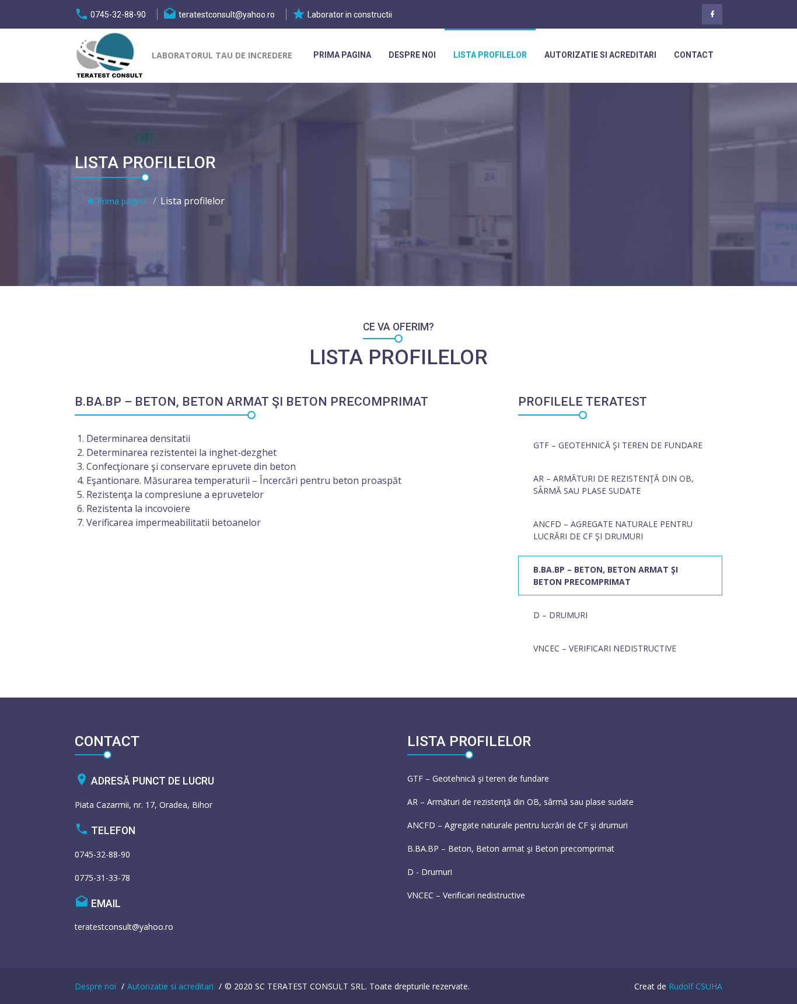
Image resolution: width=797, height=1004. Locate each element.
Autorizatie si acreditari (600, 55)
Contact (694, 55)
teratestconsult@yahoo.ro (124, 926)
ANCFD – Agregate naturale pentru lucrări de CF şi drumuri (613, 530)
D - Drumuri (429, 871)
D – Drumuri (560, 614)
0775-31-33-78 (102, 877)
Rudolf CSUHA (695, 986)
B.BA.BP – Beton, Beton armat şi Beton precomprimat (605, 575)
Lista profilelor (490, 55)
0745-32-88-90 (102, 854)
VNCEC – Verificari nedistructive (604, 648)
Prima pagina (342, 55)
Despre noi (412, 55)
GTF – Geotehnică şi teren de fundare (617, 445)
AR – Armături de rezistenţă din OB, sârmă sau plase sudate (613, 484)
